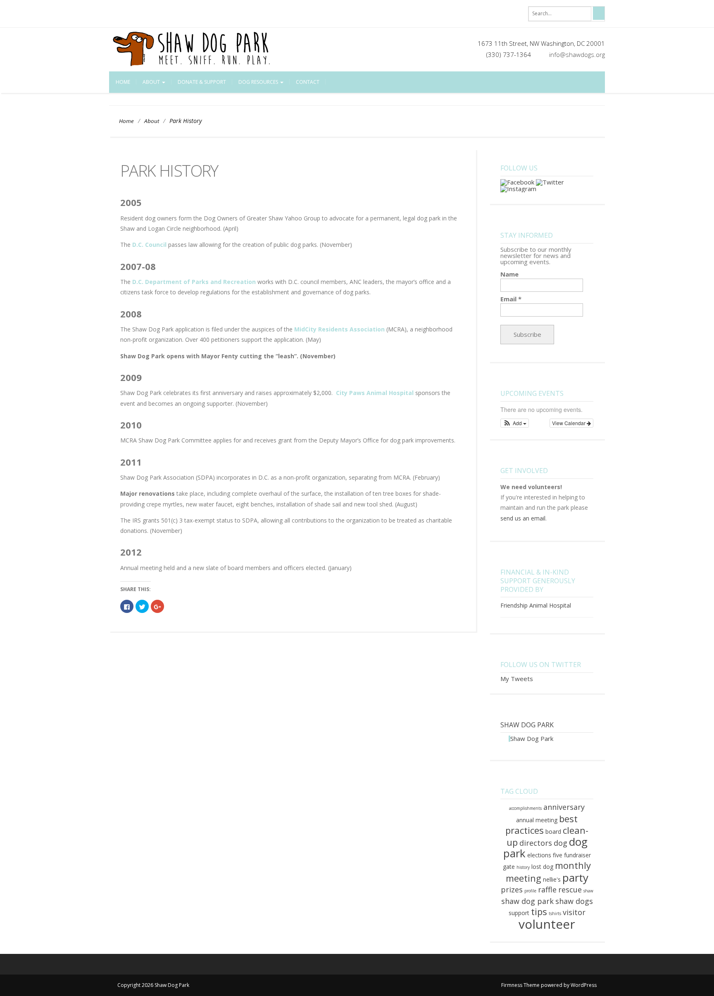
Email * (510, 299)
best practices (541, 824)
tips (539, 911)
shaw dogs (574, 901)
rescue (570, 889)
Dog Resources (258, 81)
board (553, 831)
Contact (307, 81)
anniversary (564, 807)
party (575, 877)
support (519, 913)
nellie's (552, 879)
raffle (547, 889)
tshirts (555, 913)
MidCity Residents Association (339, 329)
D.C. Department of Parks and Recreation (194, 282)
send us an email (522, 518)
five (557, 855)
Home (123, 81)
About (152, 81)
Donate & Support (202, 81)
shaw (588, 891)
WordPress (584, 985)
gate (509, 867)
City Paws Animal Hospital (375, 393)
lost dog (542, 867)
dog (560, 843)
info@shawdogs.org (577, 54)
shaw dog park (527, 901)
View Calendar (569, 422)
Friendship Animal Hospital (535, 605)
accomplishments (525, 808)
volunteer (547, 924)
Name (509, 274)
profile (530, 891)
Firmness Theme (520, 985)
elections (539, 855)
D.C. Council (149, 244)
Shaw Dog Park (527, 724)
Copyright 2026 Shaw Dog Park (153, 985)
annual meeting (536, 820)
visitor (574, 912)
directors (535, 843)
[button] (514, 423)
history (523, 867)
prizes (512, 889)
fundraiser (577, 855)
